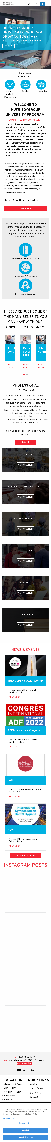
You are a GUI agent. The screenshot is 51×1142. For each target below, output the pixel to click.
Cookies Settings (25, 1123)
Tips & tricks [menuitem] (9, 1096)
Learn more (25, 208)
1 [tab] (24, 374)
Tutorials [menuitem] (8, 1100)
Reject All (25, 1130)
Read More (11, 366)
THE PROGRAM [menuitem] (36, 1088)
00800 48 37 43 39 (26, 1057)
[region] (25, 1122)
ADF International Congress (24, 730)
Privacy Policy (8, 1118)
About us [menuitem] (33, 1084)
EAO (10, 780)
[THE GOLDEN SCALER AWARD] (25, 665)
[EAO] (25, 765)
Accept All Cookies (25, 1137)
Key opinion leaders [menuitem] (13, 1092)
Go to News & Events (25, 855)
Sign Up (9, 46)
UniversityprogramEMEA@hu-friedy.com (26, 1060)
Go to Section (25, 465)
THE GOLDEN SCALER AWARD (25, 680)
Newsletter (26, 1063)
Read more (26, 366)
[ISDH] (25, 814)
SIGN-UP (25, 442)
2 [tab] (27, 374)
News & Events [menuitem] (36, 1093)
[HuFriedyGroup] (8, 3)
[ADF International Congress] (25, 715)
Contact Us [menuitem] (34, 1097)
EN (29, 4)
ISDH (10, 829)
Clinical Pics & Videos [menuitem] (13, 1084)
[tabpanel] (10, 353)
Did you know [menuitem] (10, 1088)
